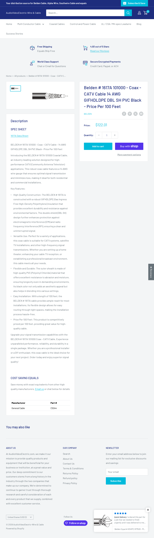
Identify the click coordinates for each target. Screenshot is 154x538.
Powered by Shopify (15, 528)
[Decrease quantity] (99, 135)
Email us (39, 388)
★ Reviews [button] (151, 272)
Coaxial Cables (57, 23)
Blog (139, 23)
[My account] (139, 12)
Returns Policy (70, 473)
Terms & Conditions (73, 468)
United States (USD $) (17, 517)
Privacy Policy (70, 483)
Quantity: (89, 135)
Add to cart (98, 146)
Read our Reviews (99, 50)
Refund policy (70, 478)
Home (9, 23)
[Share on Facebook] (124, 113)
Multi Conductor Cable (29, 23)
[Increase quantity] (115, 135)
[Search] (128, 12)
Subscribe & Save (136, 3)
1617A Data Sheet (19, 135)
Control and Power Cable (83, 23)
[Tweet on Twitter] (135, 113)
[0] (145, 13)
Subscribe (115, 480)
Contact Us (68, 463)
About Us (67, 458)
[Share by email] (141, 113)
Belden (88, 114)
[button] (148, 510)
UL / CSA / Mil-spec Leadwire (116, 23)
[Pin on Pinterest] (130, 113)
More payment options (129, 154)
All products (20, 76)
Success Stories (14, 33)
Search (66, 453)
